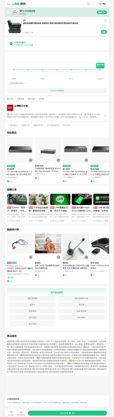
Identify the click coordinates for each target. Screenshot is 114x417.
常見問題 (74, 402)
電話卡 (32, 304)
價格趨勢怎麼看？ (18, 83)
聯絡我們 (83, 402)
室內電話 (32, 317)
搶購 (104, 32)
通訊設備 (31, 99)
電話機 (41, 99)
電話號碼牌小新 (81, 298)
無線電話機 (81, 311)
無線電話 (32, 311)
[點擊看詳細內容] (20, 150)
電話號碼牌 (32, 298)
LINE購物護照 (36, 402)
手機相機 (20, 99)
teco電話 (82, 317)
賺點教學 (66, 402)
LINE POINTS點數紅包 (52, 402)
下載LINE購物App (13, 402)
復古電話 (32, 324)
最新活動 (26, 402)
